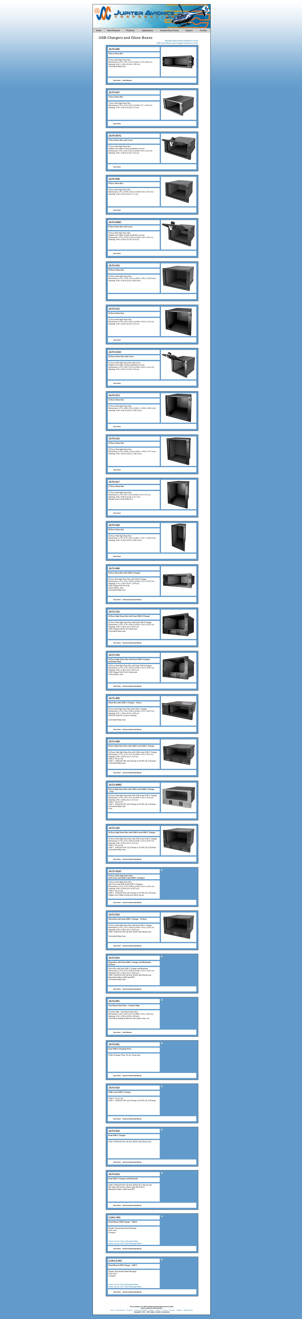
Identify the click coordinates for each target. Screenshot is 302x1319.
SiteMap (179, 1310)
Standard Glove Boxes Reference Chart (181, 41)
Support (189, 30)
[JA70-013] (178, 408)
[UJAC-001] (162, 1216)
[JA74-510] (162, 1130)
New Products (113, 30)
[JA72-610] (162, 957)
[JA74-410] (162, 1087)
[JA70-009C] (178, 235)
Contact (203, 30)
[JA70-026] (178, 538)
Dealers (151, 1310)
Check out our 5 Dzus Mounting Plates (123, 1241)
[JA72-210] (178, 624)
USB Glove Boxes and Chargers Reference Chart (177, 43)
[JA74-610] (162, 1173)
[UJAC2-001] (162, 1260)
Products (130, 30)
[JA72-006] (178, 581)
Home (98, 30)
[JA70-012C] (178, 365)
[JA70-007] (178, 105)
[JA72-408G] (178, 797)
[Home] (104, 16)
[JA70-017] (178, 494)
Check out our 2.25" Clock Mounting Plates (124, 1243)
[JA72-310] (178, 667)
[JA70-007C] (178, 148)
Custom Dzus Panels (169, 30)
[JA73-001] (162, 1000)
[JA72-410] (178, 840)
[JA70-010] (178, 278)
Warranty (172, 1310)
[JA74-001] (162, 1043)
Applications (147, 30)
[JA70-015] (178, 451)
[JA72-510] (178, 927)
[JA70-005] (178, 62)
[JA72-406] (178, 711)
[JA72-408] (178, 754)
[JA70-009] (178, 191)
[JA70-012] (178, 321)
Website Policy (188, 1310)
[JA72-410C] (162, 870)
